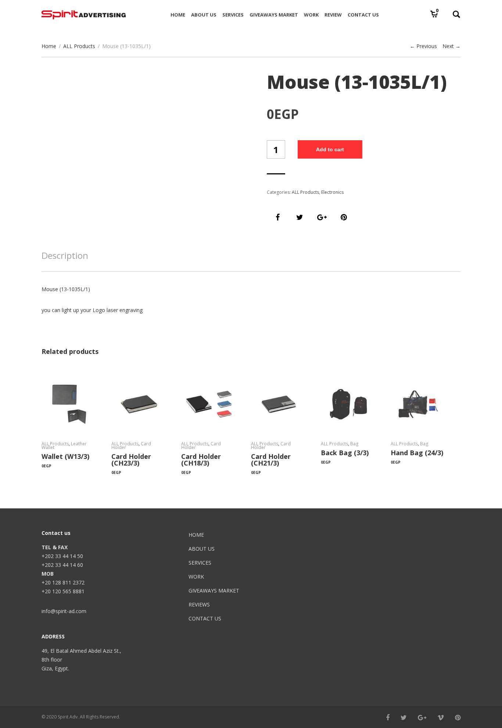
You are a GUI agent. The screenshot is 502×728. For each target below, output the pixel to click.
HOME (196, 534)
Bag (354, 444)
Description (65, 255)
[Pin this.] (344, 217)
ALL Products (79, 46)
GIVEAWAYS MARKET (214, 590)
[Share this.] (278, 217)
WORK (196, 576)
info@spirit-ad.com (64, 611)
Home (49, 46)
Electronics (332, 192)
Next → (451, 46)
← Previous (423, 46)
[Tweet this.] (300, 217)
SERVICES (200, 562)
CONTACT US (205, 618)
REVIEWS (199, 604)
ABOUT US (202, 548)
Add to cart (330, 149)
